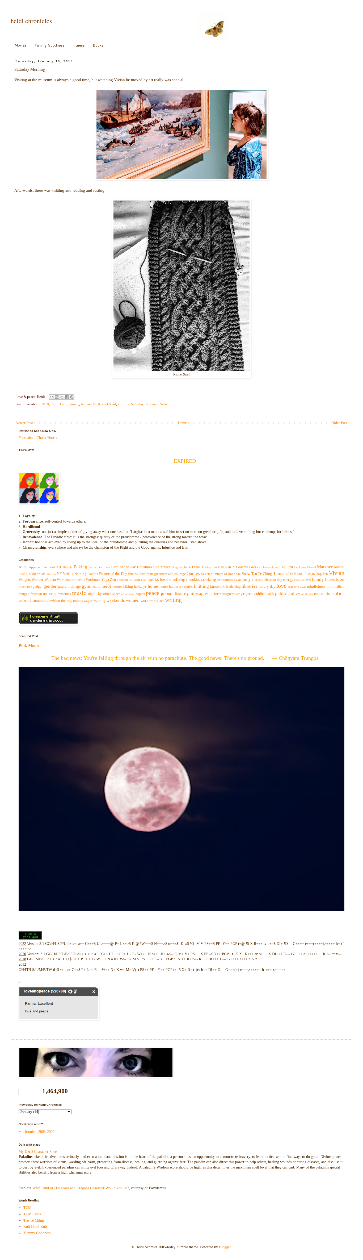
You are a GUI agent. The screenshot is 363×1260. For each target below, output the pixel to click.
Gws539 (255, 567)
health (95, 587)
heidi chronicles (31, 20)
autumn (134, 580)
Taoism (280, 573)
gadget (38, 587)
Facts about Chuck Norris (38, 438)
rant (317, 594)
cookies (194, 580)
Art (58, 567)
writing (173, 599)
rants (325, 593)
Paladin (92, 574)
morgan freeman (30, 594)
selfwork (25, 601)
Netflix (68, 574)
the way (66, 601)
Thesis (309, 573)
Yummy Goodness (50, 45)
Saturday (137, 404)
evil (308, 580)
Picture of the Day (113, 574)
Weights (25, 580)
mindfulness (316, 587)
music (79, 593)
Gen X (230, 567)
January (73, 404)
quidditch (307, 593)
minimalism (335, 587)
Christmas (144, 567)
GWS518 (218, 567)
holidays (140, 587)
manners (293, 586)
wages (88, 601)
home (153, 586)
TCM (27, 1208)
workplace (156, 601)
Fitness (79, 45)
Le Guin (300, 567)
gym (86, 586)
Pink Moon (29, 645)
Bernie (92, 567)
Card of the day (123, 567)
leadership (233, 587)
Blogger (225, 1247)
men (303, 587)
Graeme (242, 567)
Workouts (93, 580)
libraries (249, 586)
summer (39, 601)
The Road (295, 574)
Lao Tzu (286, 567)
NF (59, 574)
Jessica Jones (270, 567)
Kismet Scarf (107, 404)
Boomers (104, 567)
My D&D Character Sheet (38, 1152)
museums (64, 594)
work (144, 601)
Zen (113, 580)
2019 (45, 404)
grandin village (69, 587)
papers (140, 594)
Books (98, 45)
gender (50, 586)
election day (273, 580)
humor (173, 587)
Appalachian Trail (42, 567)
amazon (122, 580)
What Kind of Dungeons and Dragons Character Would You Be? (80, 1188)
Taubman (151, 404)
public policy (287, 593)
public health (264, 594)
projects (247, 594)
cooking (208, 579)
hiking (128, 587)
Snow (246, 574)
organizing (127, 593)
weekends (115, 600)
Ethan (196, 567)
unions (78, 601)
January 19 (88, 404)
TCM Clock (32, 1214)
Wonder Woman (44, 580)
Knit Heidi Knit (35, 1227)
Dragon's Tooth (181, 567)
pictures (215, 594)
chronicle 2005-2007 (38, 1132)
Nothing (80, 574)
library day (267, 587)
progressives (231, 594)
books (153, 579)
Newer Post (24, 423)
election (258, 580)
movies (49, 593)
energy (288, 580)
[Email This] (51, 397)
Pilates (133, 574)
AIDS (23, 567)
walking (99, 601)
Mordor (51, 573)
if (180, 586)
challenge (178, 579)
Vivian (165, 404)
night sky (95, 594)
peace (152, 593)
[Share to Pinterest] (71, 397)
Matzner (325, 566)
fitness (330, 580)
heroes (117, 587)
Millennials (37, 574)
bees (143, 579)
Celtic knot (58, 404)
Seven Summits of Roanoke (221, 574)
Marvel (311, 567)
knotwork (217, 587)
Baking (80, 566)
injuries (187, 587)
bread (164, 580)
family (318, 579)
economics (225, 580)
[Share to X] (61, 397)
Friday (206, 567)
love (281, 585)
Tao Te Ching (261, 574)
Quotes (193, 573)
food (340, 579)
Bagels (68, 567)
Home (182, 423)
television (53, 601)
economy (242, 579)
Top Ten (322, 574)
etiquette (299, 579)
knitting (123, 404)
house (163, 587)
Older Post (339, 423)
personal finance (173, 594)
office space (111, 594)
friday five (25, 586)
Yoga (105, 580)
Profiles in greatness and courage (162, 574)
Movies (21, 45)
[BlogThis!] (56, 397)
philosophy (197, 593)
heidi (106, 586)
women (133, 600)
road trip (338, 594)
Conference (161, 567)
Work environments (71, 580)
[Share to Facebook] (66, 397)
